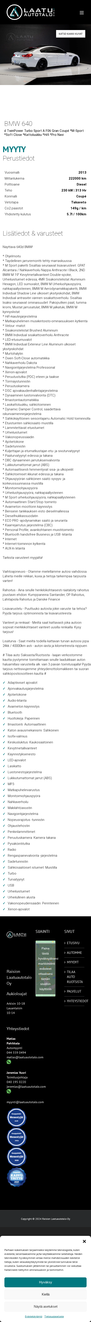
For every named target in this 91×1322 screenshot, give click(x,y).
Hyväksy (45, 1282)
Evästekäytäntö (33, 1316)
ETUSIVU (73, 943)
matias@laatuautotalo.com (25, 1057)
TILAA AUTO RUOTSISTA (74, 977)
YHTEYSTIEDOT (74, 1001)
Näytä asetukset (45, 1306)
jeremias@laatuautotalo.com (26, 1087)
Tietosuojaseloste (54, 1316)
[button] (84, 1241)
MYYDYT (73, 962)
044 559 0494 (16, 1053)
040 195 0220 (16, 1082)
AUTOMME (74, 953)
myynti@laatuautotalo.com (25, 1102)
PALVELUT (74, 991)
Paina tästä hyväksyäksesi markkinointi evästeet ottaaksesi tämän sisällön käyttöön (47, 968)
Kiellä (45, 1294)
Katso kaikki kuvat (71, 33)
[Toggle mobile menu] (82, 12)
